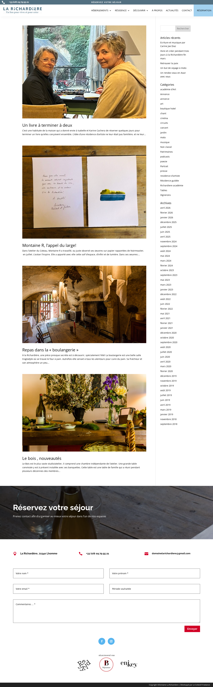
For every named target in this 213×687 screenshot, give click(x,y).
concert (164, 127)
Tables (163, 190)
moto (163, 137)
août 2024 (165, 250)
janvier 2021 (166, 327)
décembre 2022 (168, 294)
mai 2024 (165, 255)
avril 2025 (165, 236)
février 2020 (166, 371)
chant (163, 113)
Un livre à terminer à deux (47, 125)
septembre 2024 (168, 246)
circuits (164, 122)
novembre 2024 (168, 241)
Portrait (164, 166)
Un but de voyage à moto (173, 67)
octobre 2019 (167, 385)
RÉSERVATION (204, 10)
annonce (164, 98)
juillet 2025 (166, 226)
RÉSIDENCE (121, 10)
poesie (163, 161)
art (161, 103)
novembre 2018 (168, 419)
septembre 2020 (168, 342)
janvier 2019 (166, 414)
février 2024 (166, 265)
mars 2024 (165, 260)
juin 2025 (165, 231)
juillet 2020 (166, 351)
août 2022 (165, 299)
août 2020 (165, 347)
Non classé (166, 146)
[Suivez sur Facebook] (101, 641)
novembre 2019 (168, 380)
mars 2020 (165, 366)
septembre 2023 (168, 275)
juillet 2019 (166, 395)
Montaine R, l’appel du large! (49, 245)
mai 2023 (165, 279)
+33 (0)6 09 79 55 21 (19, 2)
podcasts (165, 156)
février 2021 (166, 323)
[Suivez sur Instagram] (111, 641)
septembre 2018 (168, 424)
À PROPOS (157, 10)
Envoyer (192, 628)
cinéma (164, 118)
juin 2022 (165, 303)
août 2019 (165, 390)
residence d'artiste (170, 175)
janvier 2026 (166, 217)
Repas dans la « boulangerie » (50, 350)
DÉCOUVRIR (139, 10)
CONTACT (187, 10)
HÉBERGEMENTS (99, 10)
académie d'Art (168, 89)
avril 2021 (165, 318)
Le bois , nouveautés (41, 458)
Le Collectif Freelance (201, 685)
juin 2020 (165, 356)
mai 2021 (165, 313)
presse (163, 170)
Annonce (164, 94)
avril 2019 (165, 404)
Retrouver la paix (169, 63)
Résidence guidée (169, 180)
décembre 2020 (168, 332)
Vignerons (165, 194)
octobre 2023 (167, 270)
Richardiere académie (171, 185)
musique (164, 142)
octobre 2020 (167, 337)
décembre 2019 (168, 375)
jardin (163, 132)
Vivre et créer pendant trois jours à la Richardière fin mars (174, 54)
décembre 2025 (168, 222)
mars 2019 (165, 409)
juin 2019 (165, 400)
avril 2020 (165, 361)
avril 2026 (165, 207)
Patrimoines (166, 151)
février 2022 (166, 308)
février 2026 (166, 212)
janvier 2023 (166, 289)
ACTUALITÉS (172, 10)
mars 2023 (165, 284)
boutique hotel (168, 108)
